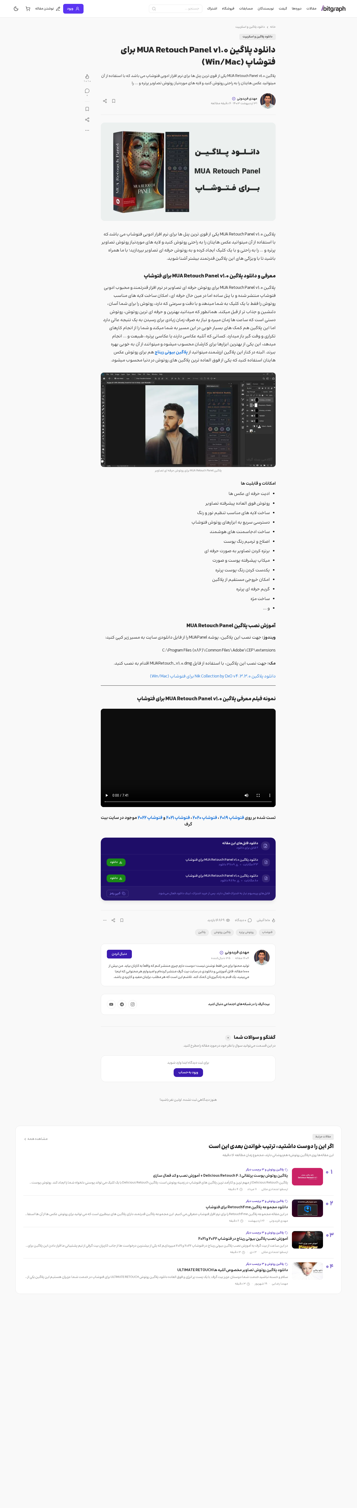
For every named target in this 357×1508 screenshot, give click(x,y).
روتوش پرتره (246, 932)
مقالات (311, 8)
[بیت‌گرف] (333, 8)
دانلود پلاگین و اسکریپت (250, 27)
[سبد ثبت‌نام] (28, 8)
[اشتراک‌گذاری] (105, 101)
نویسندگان (266, 8)
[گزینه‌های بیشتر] (105, 920)
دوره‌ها (297, 8)
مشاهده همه (37, 1139)
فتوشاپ (267, 932)
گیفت (283, 8)
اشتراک (212, 8)
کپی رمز (115, 893)
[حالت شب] (16, 8)
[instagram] (132, 1004)
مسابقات (246, 8)
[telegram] (122, 1004)
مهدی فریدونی (247, 98)
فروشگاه (228, 8)
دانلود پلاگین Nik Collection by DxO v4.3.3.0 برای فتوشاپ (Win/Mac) (213, 676)
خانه (273, 27)
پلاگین (202, 932)
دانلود (114, 862)
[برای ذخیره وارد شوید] (114, 101)
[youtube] (111, 1004)
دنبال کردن (119, 954)
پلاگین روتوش (222, 932)
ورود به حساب (188, 1072)
